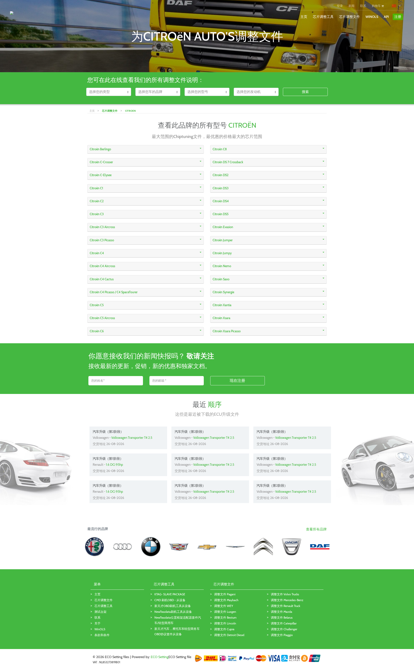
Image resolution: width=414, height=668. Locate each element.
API (386, 17)
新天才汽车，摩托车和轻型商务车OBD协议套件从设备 (177, 631)
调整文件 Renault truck (285, 606)
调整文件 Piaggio (282, 635)
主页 (303, 17)
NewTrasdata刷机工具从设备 (173, 612)
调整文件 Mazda (281, 612)
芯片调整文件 (349, 17)
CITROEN (130, 110)
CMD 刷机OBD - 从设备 (169, 600)
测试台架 (100, 612)
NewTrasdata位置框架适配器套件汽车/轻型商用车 (177, 620)
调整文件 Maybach (226, 600)
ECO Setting (159, 657)
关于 (97, 623)
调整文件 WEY (223, 606)
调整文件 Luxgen (225, 612)
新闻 (351, 6)
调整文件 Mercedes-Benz (287, 600)
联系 (363, 6)
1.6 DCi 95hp (114, 465)
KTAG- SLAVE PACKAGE (169, 594)
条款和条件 (102, 635)
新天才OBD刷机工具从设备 (172, 606)
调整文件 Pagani (224, 594)
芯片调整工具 (323, 17)
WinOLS (371, 17)
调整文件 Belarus (282, 617)
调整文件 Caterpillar (283, 623)
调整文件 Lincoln (225, 623)
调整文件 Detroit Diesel (229, 635)
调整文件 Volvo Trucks (285, 594)
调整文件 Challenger (284, 629)
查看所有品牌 (316, 529)
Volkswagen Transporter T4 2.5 (131, 438)
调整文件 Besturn (225, 617)
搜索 (305, 92)
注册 (397, 17)
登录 (340, 6)
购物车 (376, 6)
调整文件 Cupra (224, 629)
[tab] (146, 149)
